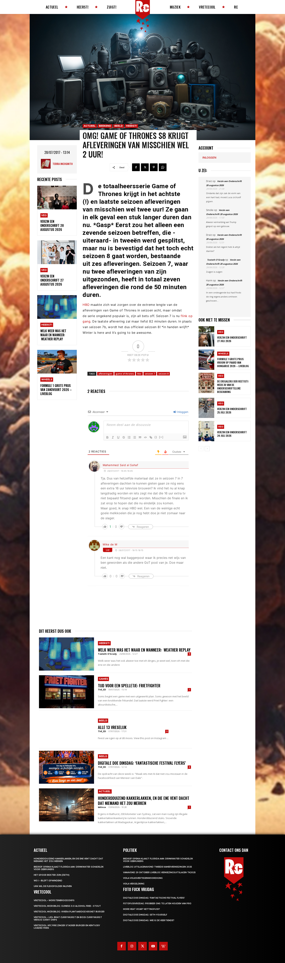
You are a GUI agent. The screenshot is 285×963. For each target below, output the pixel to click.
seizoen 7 (150, 373)
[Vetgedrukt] (107, 437)
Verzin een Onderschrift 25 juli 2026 (232, 410)
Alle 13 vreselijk (112, 727)
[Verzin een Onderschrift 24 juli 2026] (206, 431)
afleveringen (105, 373)
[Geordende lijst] (129, 437)
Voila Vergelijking (133, 883)
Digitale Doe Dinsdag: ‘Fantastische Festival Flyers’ (142, 763)
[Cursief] (113, 437)
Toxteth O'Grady (107, 653)
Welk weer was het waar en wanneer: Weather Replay (53, 335)
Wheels (46, 379)
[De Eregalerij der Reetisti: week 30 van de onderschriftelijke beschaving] (206, 383)
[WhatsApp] (163, 167)
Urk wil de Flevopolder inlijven (53, 886)
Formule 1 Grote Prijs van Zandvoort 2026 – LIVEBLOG (56, 389)
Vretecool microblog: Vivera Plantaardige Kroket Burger (69, 911)
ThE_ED (102, 689)
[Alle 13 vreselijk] (66, 729)
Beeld (118, 125)
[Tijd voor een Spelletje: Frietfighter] (66, 691)
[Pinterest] (154, 167)
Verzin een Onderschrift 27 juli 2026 (232, 339)
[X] (145, 167)
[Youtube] (153, 946)
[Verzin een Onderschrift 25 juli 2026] (206, 408)
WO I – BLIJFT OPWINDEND (48, 880)
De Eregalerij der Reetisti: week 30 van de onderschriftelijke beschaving (233, 386)
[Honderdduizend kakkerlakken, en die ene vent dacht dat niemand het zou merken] (66, 804)
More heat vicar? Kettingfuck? (141, 909)
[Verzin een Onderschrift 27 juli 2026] (206, 336)
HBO (86, 305)
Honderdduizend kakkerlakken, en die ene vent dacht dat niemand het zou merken (143, 800)
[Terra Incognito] (47, 164)
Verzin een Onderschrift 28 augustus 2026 (52, 225)
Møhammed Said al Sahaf (120, 465)
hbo (139, 373)
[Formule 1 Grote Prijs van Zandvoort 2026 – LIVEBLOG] (57, 362)
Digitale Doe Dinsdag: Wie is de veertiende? (148, 920)
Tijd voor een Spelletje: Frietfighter (129, 685)
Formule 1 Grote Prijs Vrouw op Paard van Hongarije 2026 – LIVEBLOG (233, 362)
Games (103, 678)
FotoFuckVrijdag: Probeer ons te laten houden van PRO (157, 903)
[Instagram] (132, 946)
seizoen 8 (163, 373)
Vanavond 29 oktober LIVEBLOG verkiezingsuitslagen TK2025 (159, 872)
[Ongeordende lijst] (134, 437)
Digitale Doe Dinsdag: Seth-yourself (145, 915)
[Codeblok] (145, 437)
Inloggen (182, 411)
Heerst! (46, 324)
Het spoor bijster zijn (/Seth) (51, 875)
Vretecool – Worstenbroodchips (54, 900)
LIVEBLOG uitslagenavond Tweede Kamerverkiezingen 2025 (157, 867)
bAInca (102, 807)
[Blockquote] (140, 437)
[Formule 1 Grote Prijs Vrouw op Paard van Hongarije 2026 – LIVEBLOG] (206, 359)
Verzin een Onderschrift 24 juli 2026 (232, 434)
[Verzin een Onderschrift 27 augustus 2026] (57, 252)
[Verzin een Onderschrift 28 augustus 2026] (57, 198)
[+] (161, 437)
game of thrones (125, 373)
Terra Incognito (63, 164)
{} (156, 437)
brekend (105, 125)
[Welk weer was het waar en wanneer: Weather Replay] (57, 307)
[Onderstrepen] (118, 437)
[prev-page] (201, 448)
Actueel (90, 125)
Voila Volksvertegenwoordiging (143, 878)
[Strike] (123, 437)
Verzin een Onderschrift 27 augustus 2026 (52, 280)
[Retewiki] (163, 946)
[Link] (151, 437)
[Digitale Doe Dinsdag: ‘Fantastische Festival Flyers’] (66, 767)
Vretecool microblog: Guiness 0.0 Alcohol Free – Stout (67, 906)
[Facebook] (136, 167)
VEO (44, 215)
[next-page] (207, 448)
